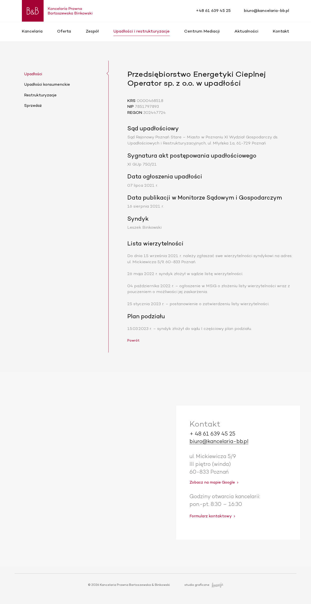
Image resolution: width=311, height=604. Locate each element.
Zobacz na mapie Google (212, 483)
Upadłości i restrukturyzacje (141, 31)
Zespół (92, 31)
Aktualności (246, 31)
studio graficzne (196, 585)
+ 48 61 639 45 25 (212, 433)
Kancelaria (32, 31)
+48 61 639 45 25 (213, 11)
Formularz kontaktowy (211, 516)
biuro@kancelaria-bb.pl (266, 11)
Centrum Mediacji (202, 31)
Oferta (64, 31)
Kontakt (281, 31)
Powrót (133, 340)
